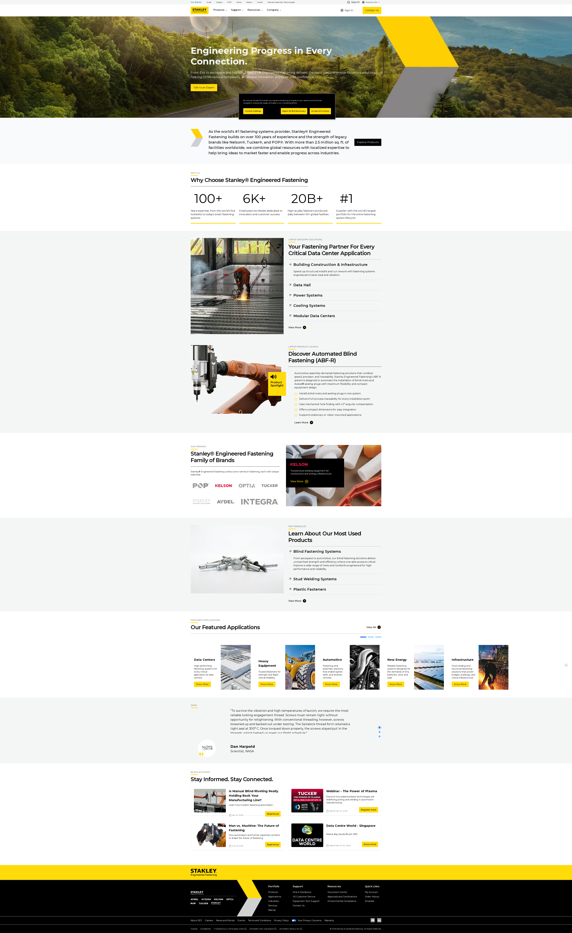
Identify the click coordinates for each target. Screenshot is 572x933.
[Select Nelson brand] (224, 486)
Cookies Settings (253, 111)
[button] (208, 2)
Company (273, 9)
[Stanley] (200, 10)
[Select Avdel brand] (226, 502)
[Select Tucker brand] (269, 485)
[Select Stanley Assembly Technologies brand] (201, 502)
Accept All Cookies (320, 111)
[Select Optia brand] (247, 486)
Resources (253, 9)
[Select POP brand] (201, 486)
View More (294, 327)
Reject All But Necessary (294, 111)
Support (236, 9)
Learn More (301, 422)
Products (218, 9)
